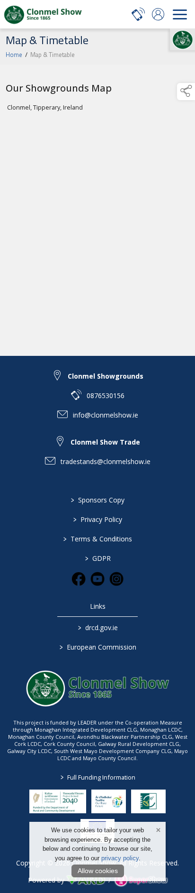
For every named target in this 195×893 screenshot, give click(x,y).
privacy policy (120, 858)
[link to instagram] (116, 579)
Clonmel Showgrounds (105, 376)
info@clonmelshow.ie (105, 414)
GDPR (97, 558)
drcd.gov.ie (97, 627)
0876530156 (105, 395)
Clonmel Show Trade (105, 441)
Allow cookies (98, 870)
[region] (97, 204)
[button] (186, 91)
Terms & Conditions (97, 538)
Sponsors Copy (97, 499)
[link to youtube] (97, 579)
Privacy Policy (97, 519)
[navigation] (180, 14)
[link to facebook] (78, 579)
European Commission (97, 647)
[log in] (158, 14)
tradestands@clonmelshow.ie (106, 461)
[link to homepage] (42, 14)
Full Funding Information (97, 777)
